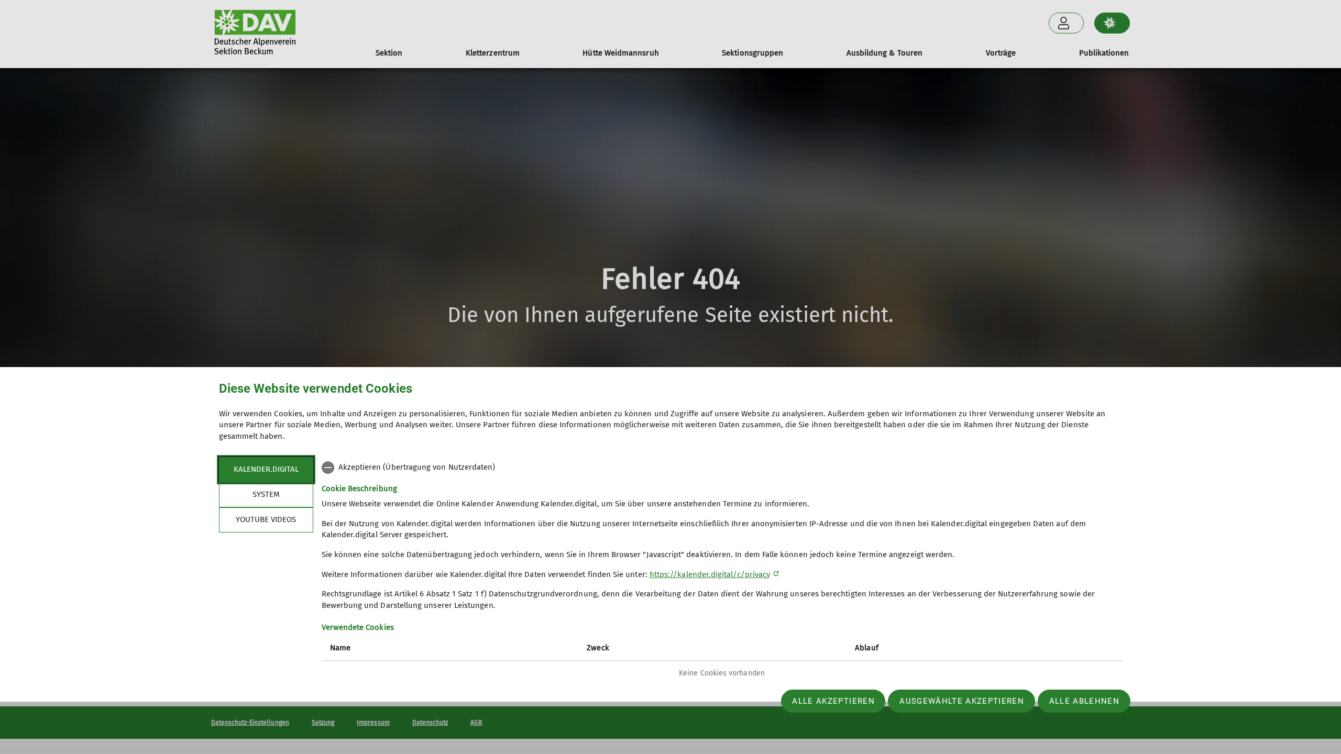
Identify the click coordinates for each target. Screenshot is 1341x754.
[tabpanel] (722, 571)
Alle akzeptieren (833, 701)
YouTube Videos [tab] (266, 519)
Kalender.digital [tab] (266, 469)
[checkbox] (722, 467)
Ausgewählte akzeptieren (961, 701)
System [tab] (266, 494)
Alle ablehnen (1084, 701)
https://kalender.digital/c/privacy (710, 574)
